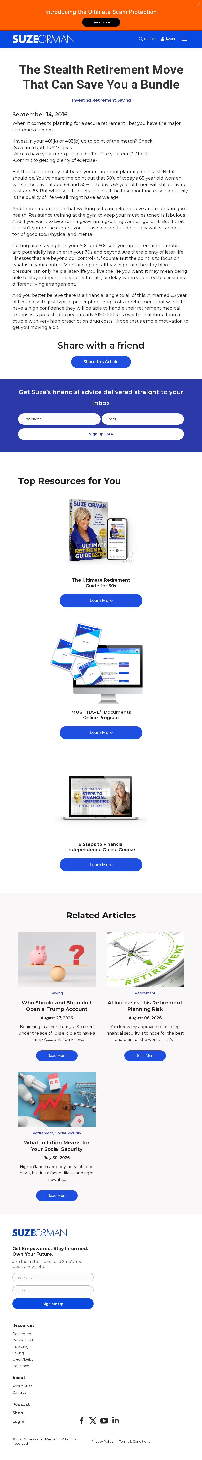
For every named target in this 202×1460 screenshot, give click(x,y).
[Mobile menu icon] (185, 39)
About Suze (22, 1386)
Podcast (21, 1404)
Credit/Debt (22, 1359)
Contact (19, 1392)
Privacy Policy (102, 1441)
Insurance (20, 1366)
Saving (124, 100)
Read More (57, 1055)
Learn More (101, 22)
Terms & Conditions (134, 1441)
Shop (17, 1413)
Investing (81, 100)
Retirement (104, 100)
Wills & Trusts (23, 1340)
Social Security (68, 1133)
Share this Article (101, 361)
